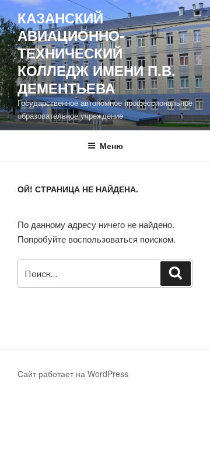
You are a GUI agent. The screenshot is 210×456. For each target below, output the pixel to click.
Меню (111, 145)
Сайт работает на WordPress (73, 373)
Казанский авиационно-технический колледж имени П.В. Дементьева (97, 53)
